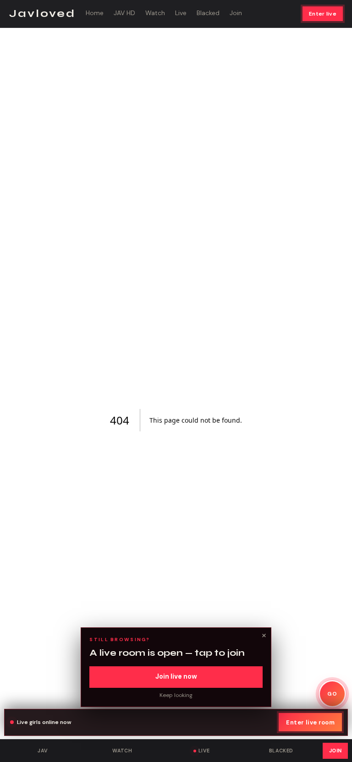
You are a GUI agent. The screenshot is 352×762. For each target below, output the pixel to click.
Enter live (322, 13)
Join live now (176, 676)
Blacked (208, 13)
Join (236, 13)
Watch (155, 13)
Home (95, 13)
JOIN (335, 750)
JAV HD (124, 13)
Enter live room (310, 722)
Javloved (42, 13)
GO (332, 693)
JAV (43, 750)
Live (181, 13)
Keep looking (176, 695)
